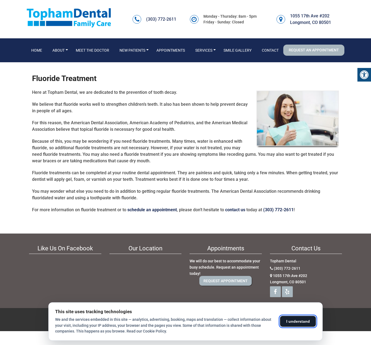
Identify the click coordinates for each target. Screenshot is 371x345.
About (58, 50)
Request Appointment (225, 281)
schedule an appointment (152, 209)
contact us (235, 209)
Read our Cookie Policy (146, 331)
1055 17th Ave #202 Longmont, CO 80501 (310, 19)
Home (36, 50)
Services (203, 50)
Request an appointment (314, 50)
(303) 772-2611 (161, 19)
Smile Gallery (237, 50)
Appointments (170, 50)
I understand (298, 321)
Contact (270, 50)
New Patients (132, 50)
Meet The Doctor (92, 50)
